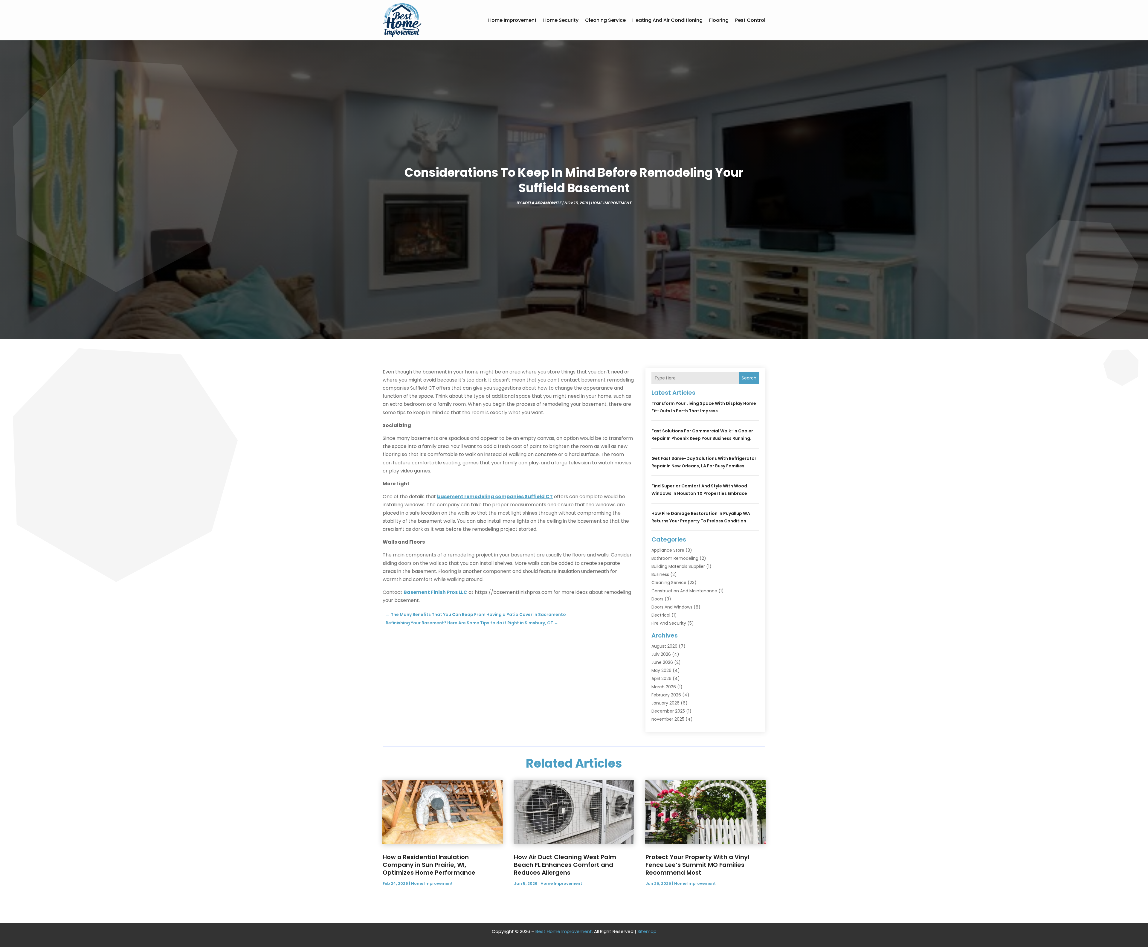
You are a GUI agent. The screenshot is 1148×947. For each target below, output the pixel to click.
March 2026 (663, 687)
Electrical (660, 615)
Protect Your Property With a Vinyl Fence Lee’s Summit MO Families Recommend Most (697, 865)
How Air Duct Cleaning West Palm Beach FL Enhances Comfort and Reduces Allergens (565, 865)
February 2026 (666, 695)
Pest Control (750, 20)
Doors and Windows (671, 607)
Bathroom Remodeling (674, 558)
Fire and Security (668, 623)
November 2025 (667, 719)
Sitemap (647, 931)
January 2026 (665, 703)
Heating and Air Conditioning (667, 20)
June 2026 (662, 662)
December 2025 (668, 711)
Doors (657, 599)
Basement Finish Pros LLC (435, 592)
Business (660, 574)
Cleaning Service (605, 20)
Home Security (560, 20)
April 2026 (661, 678)
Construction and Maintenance (684, 591)
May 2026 (661, 670)
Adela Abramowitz (541, 203)
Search (749, 378)
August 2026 (664, 646)
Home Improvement (512, 20)
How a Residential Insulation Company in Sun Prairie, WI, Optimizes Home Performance (429, 865)
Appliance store (667, 550)
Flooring (719, 20)
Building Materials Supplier (678, 566)
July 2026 (661, 654)
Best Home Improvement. (564, 931)
